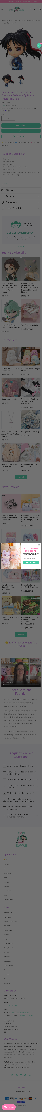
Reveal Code (31, 562)
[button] (39, 45)
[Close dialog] (39, 545)
